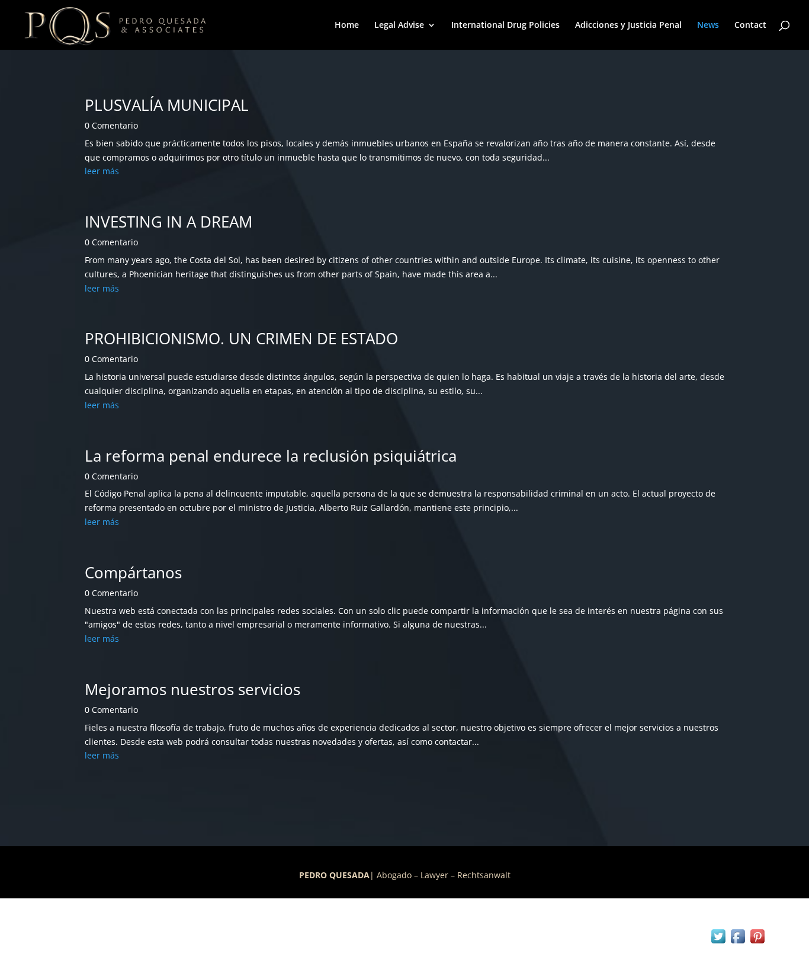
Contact (750, 25)
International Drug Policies (505, 25)
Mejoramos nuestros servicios (192, 689)
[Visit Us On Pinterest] (757, 942)
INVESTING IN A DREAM (168, 221)
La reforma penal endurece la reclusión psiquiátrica (271, 455)
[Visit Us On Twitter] (718, 942)
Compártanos (133, 572)
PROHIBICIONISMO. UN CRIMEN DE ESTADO (241, 338)
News (708, 25)
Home (347, 25)
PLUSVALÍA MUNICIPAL (167, 105)
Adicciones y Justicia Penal (628, 25)
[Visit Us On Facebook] (737, 942)
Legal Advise (399, 25)
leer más (102, 171)
